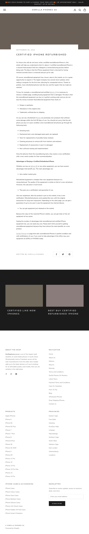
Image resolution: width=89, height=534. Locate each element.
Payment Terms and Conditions (59, 383)
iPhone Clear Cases (11, 495)
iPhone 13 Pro (10, 466)
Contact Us (52, 404)
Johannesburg (53, 451)
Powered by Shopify (12, 528)
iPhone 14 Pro (10, 476)
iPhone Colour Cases (12, 492)
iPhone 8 (8, 437)
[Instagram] (11, 374)
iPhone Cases (10, 488)
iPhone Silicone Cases (12, 503)
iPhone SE (8, 444)
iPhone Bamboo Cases (13, 499)
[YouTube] (16, 374)
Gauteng (52, 423)
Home (51, 354)
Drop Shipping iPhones (56, 400)
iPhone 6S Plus (10, 427)
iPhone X (8, 451)
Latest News (53, 379)
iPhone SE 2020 (10, 448)
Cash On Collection (55, 386)
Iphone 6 (53, 92)
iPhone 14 (8, 473)
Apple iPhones (10, 416)
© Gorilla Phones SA (14, 525)
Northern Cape (54, 437)
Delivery (51, 361)
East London (53, 448)
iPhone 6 (8, 419)
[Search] (80, 10)
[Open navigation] (4, 10)
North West (53, 441)
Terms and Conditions (56, 372)
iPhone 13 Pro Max (11, 469)
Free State (52, 419)
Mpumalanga (53, 434)
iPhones (38, 118)
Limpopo (52, 430)
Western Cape (53, 444)
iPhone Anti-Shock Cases (14, 506)
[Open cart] (85, 10)
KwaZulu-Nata (54, 427)
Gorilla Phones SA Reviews (58, 375)
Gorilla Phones (21, 234)
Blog (50, 393)
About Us (52, 358)
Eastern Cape (53, 416)
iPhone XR (8, 455)
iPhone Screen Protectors (14, 513)
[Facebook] (6, 374)
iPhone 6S (8, 423)
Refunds (51, 368)
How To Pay (53, 390)
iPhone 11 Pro (10, 459)
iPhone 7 (8, 430)
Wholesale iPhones (55, 397)
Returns (51, 365)
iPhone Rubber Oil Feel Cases (15, 510)
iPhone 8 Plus (10, 441)
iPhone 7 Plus (10, 434)
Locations (52, 455)
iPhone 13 (8, 462)
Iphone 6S (34, 166)
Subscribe (57, 503)
